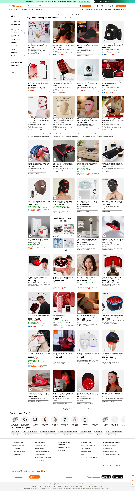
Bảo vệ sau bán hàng (40, 454)
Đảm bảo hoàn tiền (39, 448)
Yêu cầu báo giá (61, 450)
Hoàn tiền (82, 454)
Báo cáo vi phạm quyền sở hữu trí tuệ (89, 457)
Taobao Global (74, 484)
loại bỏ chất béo (15, 431)
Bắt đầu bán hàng (107, 448)
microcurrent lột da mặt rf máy (37, 133)
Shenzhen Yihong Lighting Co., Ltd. (36, 88)
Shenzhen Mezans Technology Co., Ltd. (37, 325)
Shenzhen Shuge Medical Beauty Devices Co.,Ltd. (88, 287)
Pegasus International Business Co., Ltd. (87, 88)
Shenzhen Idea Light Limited (35, 127)
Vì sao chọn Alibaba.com (18, 445)
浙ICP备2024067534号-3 (107, 488)
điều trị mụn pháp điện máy (88, 136)
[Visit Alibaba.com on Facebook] (104, 465)
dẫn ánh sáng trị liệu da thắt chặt (115, 431)
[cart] (102, 6)
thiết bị (91, 434)
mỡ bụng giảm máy (16, 434)
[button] (80, 6)
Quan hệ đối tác (107, 459)
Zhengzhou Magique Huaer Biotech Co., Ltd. (38, 52)
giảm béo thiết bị (99, 431)
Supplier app (69, 477)
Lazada (67, 484)
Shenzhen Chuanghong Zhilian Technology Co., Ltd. (39, 284)
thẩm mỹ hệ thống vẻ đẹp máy (30, 431)
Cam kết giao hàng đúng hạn (42, 451)
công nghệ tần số (81, 434)
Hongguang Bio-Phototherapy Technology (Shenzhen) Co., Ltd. (64, 325)
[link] (133, 476)
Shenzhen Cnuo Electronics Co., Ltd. (37, 247)
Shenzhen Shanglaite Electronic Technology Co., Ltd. (88, 173)
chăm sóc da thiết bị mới (72, 136)
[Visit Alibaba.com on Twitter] (110, 465)
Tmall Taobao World (60, 484)
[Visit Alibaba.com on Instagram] (114, 465)
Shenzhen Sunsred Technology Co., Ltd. (62, 127)
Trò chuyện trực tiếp (85, 448)
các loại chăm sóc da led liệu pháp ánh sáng (39, 136)
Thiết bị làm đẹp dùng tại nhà (57, 14)
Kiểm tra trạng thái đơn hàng (110, 451)
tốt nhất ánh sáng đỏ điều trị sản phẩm (68, 431)
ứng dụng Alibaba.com (94, 477)
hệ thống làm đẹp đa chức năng (106, 136)
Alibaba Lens (18, 477)
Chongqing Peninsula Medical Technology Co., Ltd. (113, 248)
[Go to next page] (88, 408)
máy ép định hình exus (68, 434)
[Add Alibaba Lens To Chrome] (34, 477)
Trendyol (84, 484)
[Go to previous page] (63, 408)
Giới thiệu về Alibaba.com (18, 442)
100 (85, 408)
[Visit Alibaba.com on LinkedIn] (107, 465)
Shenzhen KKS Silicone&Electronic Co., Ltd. (38, 209)
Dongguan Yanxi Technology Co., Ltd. (61, 211)
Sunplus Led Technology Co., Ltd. (110, 90)
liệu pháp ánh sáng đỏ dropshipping (33, 434)
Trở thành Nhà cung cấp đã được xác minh (112, 455)
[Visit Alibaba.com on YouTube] (117, 465)
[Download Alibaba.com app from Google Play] (117, 477)
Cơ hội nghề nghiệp (16, 454)
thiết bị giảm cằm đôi (111, 434)
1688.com (51, 484)
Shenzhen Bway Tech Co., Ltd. (60, 287)
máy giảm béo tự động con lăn (48, 431)
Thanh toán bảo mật (40, 445)
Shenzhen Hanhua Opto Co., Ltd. (85, 54)
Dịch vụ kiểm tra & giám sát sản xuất (43, 457)
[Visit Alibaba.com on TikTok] (120, 465)
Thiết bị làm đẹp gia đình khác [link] (73, 14)
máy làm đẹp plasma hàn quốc (52, 434)
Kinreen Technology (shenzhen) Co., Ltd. (111, 127)
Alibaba (29, 14)
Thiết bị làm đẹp (44, 14)
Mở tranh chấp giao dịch (86, 451)
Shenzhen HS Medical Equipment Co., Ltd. (112, 210)
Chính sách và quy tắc (40, 460)
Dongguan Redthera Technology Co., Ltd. (63, 52)
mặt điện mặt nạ (100, 133)
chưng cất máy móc (58, 136)
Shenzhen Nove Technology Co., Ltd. (86, 248)
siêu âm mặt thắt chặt (86, 431)
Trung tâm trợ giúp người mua (87, 445)
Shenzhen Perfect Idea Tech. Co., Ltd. (111, 52)
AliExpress (45, 484)
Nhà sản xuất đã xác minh (64, 447)
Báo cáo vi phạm (84, 460)
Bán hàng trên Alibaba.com (109, 445)
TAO (80, 484)
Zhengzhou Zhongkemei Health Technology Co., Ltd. (88, 210)
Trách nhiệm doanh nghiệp (18, 451)
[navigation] (17, 212)
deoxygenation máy (52, 133)
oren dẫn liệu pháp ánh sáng (86, 133)
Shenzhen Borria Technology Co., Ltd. (37, 172)
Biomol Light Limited (58, 90)
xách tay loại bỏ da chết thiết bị (68, 133)
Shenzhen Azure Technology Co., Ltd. (86, 125)
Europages (90, 484)
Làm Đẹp (35, 14)
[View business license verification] (81, 488)
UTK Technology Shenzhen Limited (110, 170)
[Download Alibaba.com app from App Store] (106, 477)
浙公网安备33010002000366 (93, 488)
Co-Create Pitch (16, 448)
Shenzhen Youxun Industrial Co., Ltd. (111, 284)
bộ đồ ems (99, 434)
